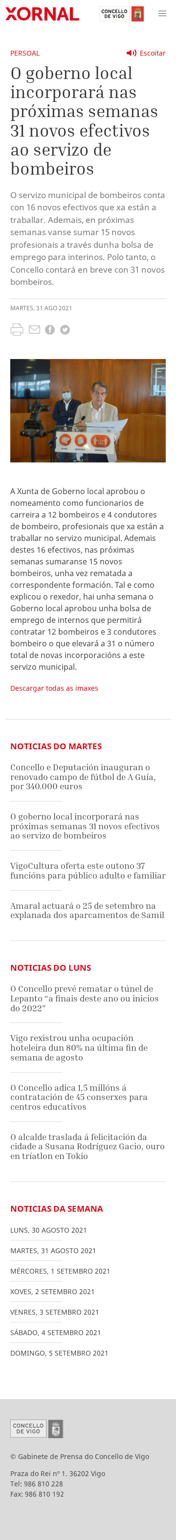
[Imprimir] (16, 331)
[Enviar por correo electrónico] (34, 330)
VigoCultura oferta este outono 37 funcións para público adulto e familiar (88, 870)
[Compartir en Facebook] (50, 331)
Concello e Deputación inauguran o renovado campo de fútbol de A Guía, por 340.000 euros (83, 776)
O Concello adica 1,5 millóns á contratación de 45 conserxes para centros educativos (79, 1097)
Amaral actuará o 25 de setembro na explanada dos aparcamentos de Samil (87, 910)
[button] (162, 13)
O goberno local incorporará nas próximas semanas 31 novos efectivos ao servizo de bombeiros (85, 825)
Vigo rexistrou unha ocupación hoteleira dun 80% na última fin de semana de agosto (79, 1047)
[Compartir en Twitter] (65, 331)
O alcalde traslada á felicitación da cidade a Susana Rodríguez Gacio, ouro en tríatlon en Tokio (87, 1146)
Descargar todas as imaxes (54, 688)
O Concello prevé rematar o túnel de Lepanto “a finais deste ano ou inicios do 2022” (84, 998)
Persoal (25, 53)
